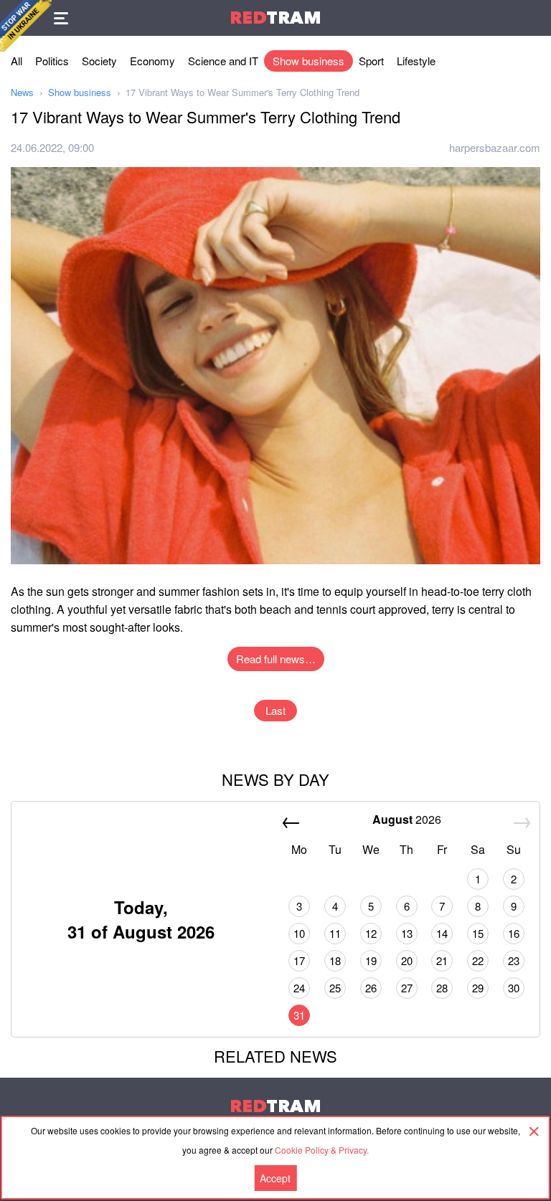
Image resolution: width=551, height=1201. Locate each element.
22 (478, 960)
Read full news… (276, 658)
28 (442, 987)
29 (478, 987)
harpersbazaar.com (494, 147)
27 (407, 987)
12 (371, 933)
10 (299, 933)
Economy (152, 60)
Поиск (533, 18)
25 (335, 987)
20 (407, 960)
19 (371, 960)
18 (335, 960)
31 (299, 1014)
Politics (52, 60)
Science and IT (223, 60)
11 (335, 933)
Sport (371, 60)
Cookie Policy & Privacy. (322, 1150)
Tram (275, 17)
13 (407, 933)
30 (513, 987)
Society (99, 60)
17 (299, 960)
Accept (275, 1178)
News (22, 92)
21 (442, 960)
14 (442, 933)
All (16, 60)
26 (371, 987)
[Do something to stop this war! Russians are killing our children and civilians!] (26, 26)
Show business (308, 60)
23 (513, 960)
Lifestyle (416, 60)
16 (513, 933)
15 (478, 933)
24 (299, 987)
